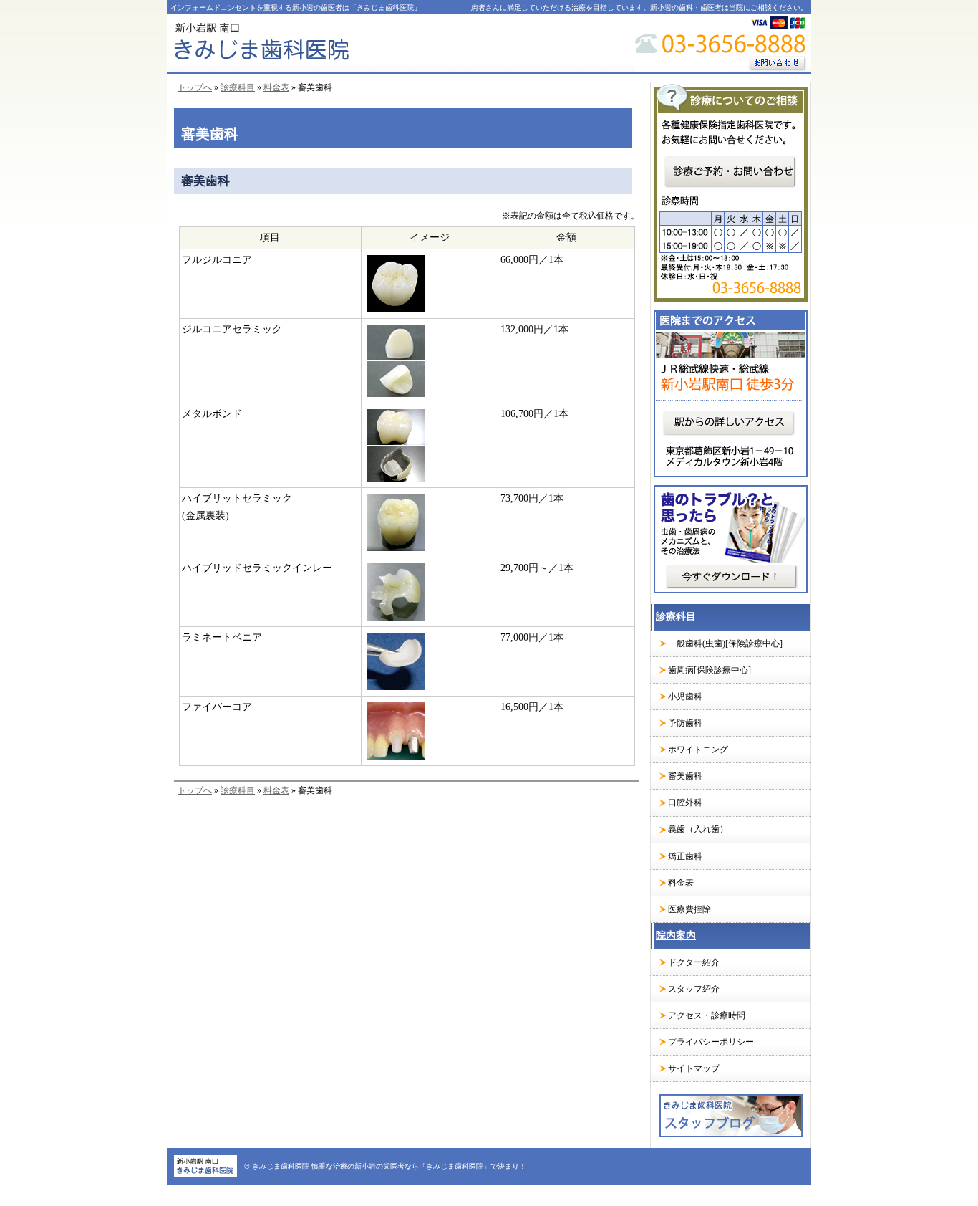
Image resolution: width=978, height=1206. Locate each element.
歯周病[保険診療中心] (709, 670)
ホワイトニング (698, 750)
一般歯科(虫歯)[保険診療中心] (725, 643)
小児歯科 (685, 696)
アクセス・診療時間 (706, 1015)
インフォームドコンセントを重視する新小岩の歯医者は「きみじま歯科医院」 (295, 7)
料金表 (276, 87)
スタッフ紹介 (694, 989)
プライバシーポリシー (711, 1042)
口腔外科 (685, 803)
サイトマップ (694, 1068)
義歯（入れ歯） (698, 829)
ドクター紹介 (694, 962)
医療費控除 (689, 909)
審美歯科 (685, 776)
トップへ (195, 87)
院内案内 (676, 935)
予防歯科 (685, 723)
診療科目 (238, 87)
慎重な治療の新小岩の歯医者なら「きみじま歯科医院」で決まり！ (418, 1166)
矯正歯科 (685, 856)
